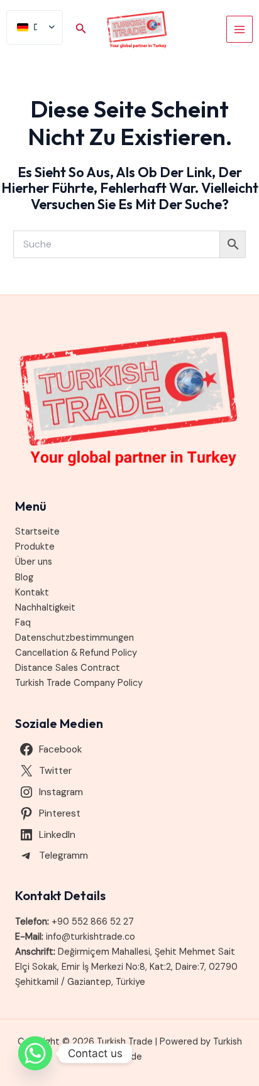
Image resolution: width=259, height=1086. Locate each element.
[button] (81, 29)
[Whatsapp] (35, 1053)
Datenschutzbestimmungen (74, 638)
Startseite (37, 532)
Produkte (35, 547)
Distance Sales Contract (67, 668)
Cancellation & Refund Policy (76, 653)
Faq (23, 623)
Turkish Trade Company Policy (79, 683)
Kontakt (32, 593)
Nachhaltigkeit (45, 608)
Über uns (33, 562)
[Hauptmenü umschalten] (239, 29)
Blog (24, 578)
